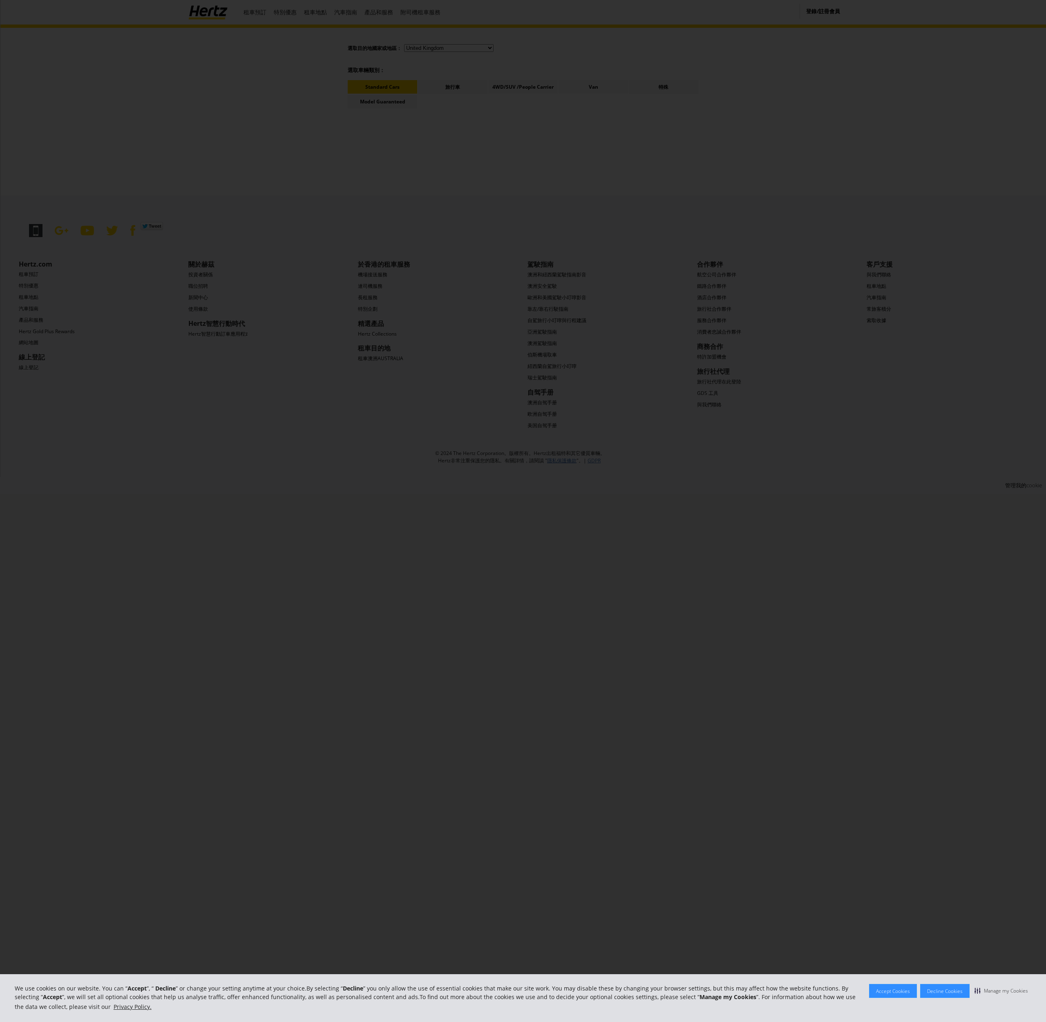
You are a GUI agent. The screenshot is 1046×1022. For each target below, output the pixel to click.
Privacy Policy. (133, 1007)
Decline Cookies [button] (945, 991)
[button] (1001, 990)
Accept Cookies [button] (893, 991)
